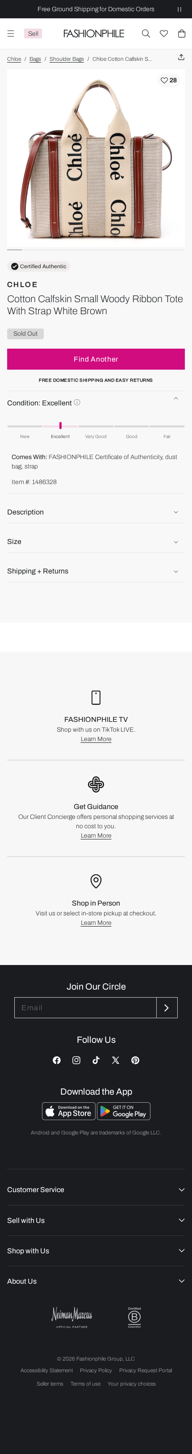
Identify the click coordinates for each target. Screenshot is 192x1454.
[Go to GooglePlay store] (123, 1117)
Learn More (96, 739)
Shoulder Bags (67, 59)
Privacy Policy (96, 1370)
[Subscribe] (166, 1007)
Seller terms (50, 1384)
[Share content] (181, 57)
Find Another (96, 359)
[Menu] (11, 33)
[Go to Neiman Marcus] (71, 1317)
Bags (35, 59)
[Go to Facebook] (57, 1060)
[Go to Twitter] (115, 1060)
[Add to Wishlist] (168, 80)
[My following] (164, 33)
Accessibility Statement (47, 1370)
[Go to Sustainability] (134, 1317)
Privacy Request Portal (145, 1370)
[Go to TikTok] (96, 1060)
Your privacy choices (132, 1384)
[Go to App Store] (69, 1117)
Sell (33, 33)
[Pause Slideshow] (179, 9)
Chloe (14, 59)
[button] (146, 33)
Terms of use (85, 1384)
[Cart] (182, 33)
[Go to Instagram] (76, 1060)
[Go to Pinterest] (135, 1060)
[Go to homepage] (93, 33)
